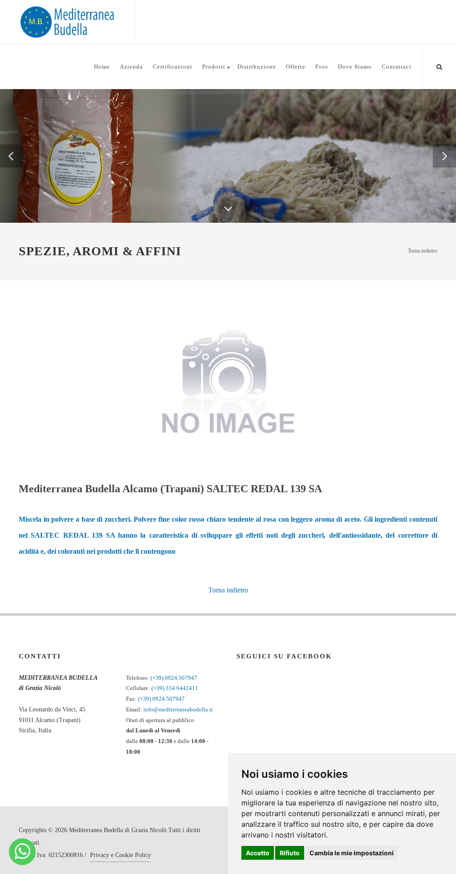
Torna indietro (422, 251)
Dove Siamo (355, 66)
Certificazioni (172, 66)
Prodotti (213, 66)
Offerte (295, 66)
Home (102, 66)
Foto (321, 66)
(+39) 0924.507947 (174, 677)
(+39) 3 (160, 688)
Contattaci (396, 66)
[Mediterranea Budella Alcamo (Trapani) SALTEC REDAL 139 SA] (228, 382)
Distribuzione (256, 66)
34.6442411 (183, 688)
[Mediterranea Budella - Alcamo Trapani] (22, 851)
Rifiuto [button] (290, 853)
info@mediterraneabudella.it (178, 709)
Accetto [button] (257, 853)
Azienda (131, 66)
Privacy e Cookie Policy (120, 855)
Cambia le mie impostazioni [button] (351, 853)
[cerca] (439, 65)
